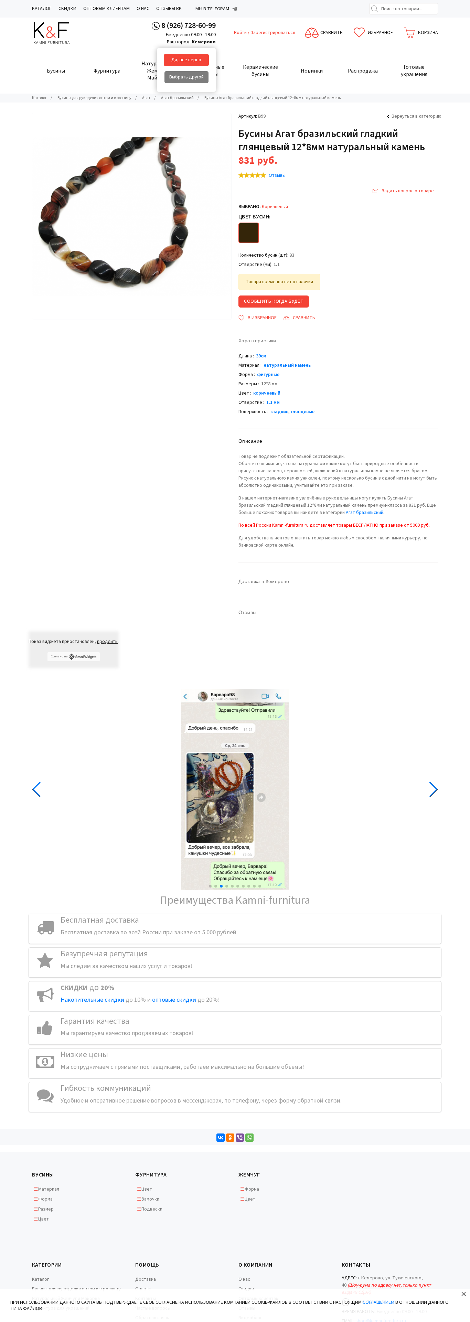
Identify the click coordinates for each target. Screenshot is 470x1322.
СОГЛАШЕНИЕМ (378, 1302)
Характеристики (257, 340)
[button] (210, 886)
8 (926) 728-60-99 (188, 25)
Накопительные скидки (92, 1000)
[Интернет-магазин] (58, 33)
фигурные (268, 374)
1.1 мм (273, 402)
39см (261, 356)
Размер (46, 1209)
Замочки (150, 1199)
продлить (107, 641)
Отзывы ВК (169, 8)
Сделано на (59, 656)
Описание (250, 441)
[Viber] (240, 1137)
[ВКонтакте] (220, 1137)
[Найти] (374, 9)
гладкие (279, 411)
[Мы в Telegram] (234, 8)
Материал (48, 1189)
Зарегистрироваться (272, 32)
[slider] (252, 175)
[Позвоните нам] (156, 25)
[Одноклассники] (230, 1137)
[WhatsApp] (249, 1137)
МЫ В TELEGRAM (212, 9)
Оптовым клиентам (106, 8)
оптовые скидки (174, 1000)
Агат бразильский (364, 512)
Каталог (42, 8)
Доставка (145, 1279)
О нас (143, 8)
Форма (45, 1199)
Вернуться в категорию (416, 116)
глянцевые (302, 411)
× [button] (464, 1293)
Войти (241, 32)
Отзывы (277, 175)
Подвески (151, 1209)
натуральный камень (287, 365)
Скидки (67, 8)
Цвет (43, 1219)
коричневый (266, 393)
